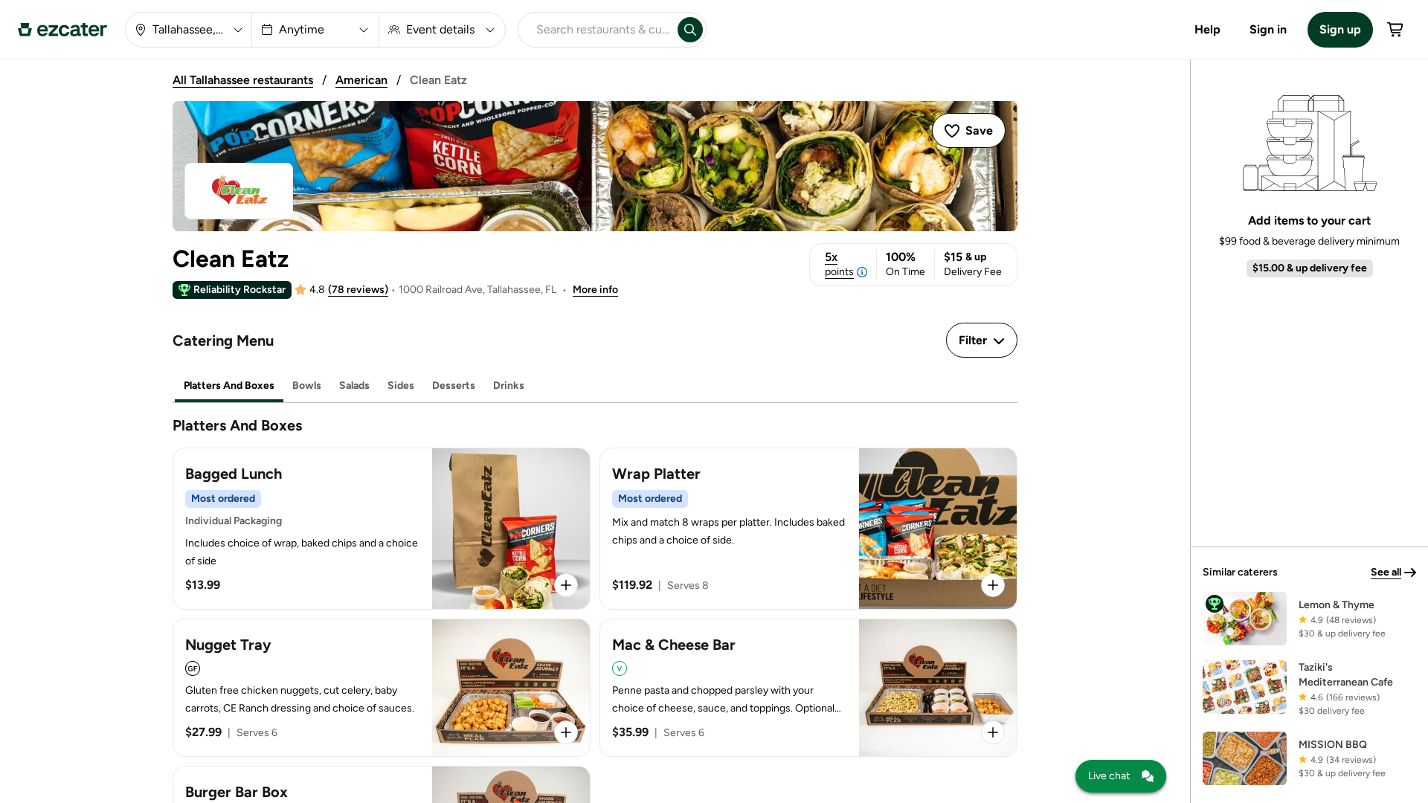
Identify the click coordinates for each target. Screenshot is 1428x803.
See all (1386, 572)
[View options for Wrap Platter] (993, 585)
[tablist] (595, 386)
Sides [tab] (400, 385)
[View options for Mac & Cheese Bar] (993, 732)
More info (595, 289)
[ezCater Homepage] (62, 29)
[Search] (690, 29)
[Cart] (1396, 30)
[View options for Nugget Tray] (566, 732)
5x (839, 264)
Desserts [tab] (453, 385)
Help (1207, 29)
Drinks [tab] (508, 385)
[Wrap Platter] (808, 528)
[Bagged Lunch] (381, 528)
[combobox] (595, 30)
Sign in (1268, 29)
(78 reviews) (358, 289)
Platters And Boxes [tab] (229, 385)
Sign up (1340, 29)
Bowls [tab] (306, 385)
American (361, 80)
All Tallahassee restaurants (243, 80)
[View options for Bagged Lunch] (566, 585)
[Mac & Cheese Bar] (808, 687)
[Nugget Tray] (381, 687)
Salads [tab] (354, 385)
